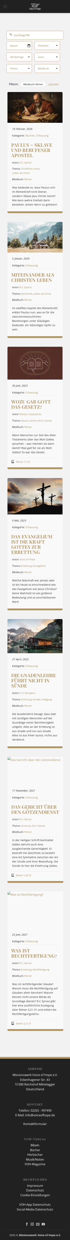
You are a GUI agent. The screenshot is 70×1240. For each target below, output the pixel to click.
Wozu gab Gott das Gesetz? (31, 404)
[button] (5, 6)
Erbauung (42, 135)
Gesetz (24, 420)
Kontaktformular (35, 1124)
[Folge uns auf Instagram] (32, 1224)
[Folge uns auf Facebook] (26, 1224)
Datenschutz (35, 1190)
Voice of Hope (27, 559)
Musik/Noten (35, 1159)
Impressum (35, 1186)
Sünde (48, 420)
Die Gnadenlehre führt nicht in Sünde (33, 680)
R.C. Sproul (26, 162)
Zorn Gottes (38, 825)
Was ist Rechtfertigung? (34, 953)
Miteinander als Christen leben (32, 277)
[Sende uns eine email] (37, 1224)
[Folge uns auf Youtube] (43, 1224)
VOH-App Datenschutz (35, 1205)
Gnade (36, 699)
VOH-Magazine (35, 1164)
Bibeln (35, 1145)
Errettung (26, 565)
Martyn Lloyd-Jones (30, 414)
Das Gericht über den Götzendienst (35, 809)
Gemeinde (26, 293)
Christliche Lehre (30, 168)
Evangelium (39, 565)
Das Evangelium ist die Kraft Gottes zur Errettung (31, 544)
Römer (28, 179)
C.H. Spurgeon (27, 693)
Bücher (30, 135)
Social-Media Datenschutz (35, 1209)
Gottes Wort (36, 420)
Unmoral (26, 825)
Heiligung (46, 699)
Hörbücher (35, 1155)
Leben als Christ (21, 173)
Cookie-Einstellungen (35, 1195)
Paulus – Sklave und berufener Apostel (31, 150)
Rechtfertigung (41, 969)
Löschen (53, 84)
